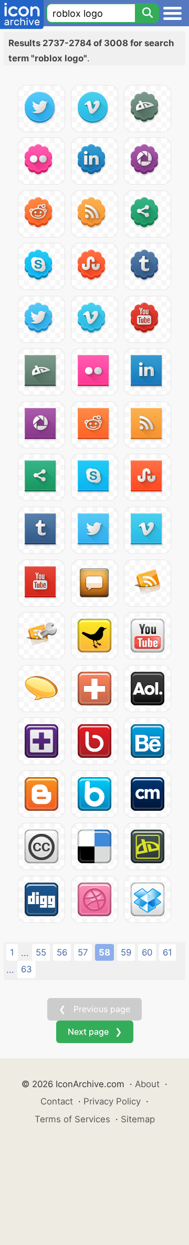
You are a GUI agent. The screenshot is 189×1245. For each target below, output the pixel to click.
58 (104, 952)
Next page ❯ (95, 1031)
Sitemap (138, 1119)
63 (26, 969)
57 (83, 952)
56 (62, 952)
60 (147, 952)
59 (126, 952)
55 (41, 952)
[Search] (147, 13)
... (25, 953)
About (147, 1084)
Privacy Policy (112, 1101)
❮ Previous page (94, 1009)
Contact (56, 1101)
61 (167, 952)
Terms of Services (72, 1119)
